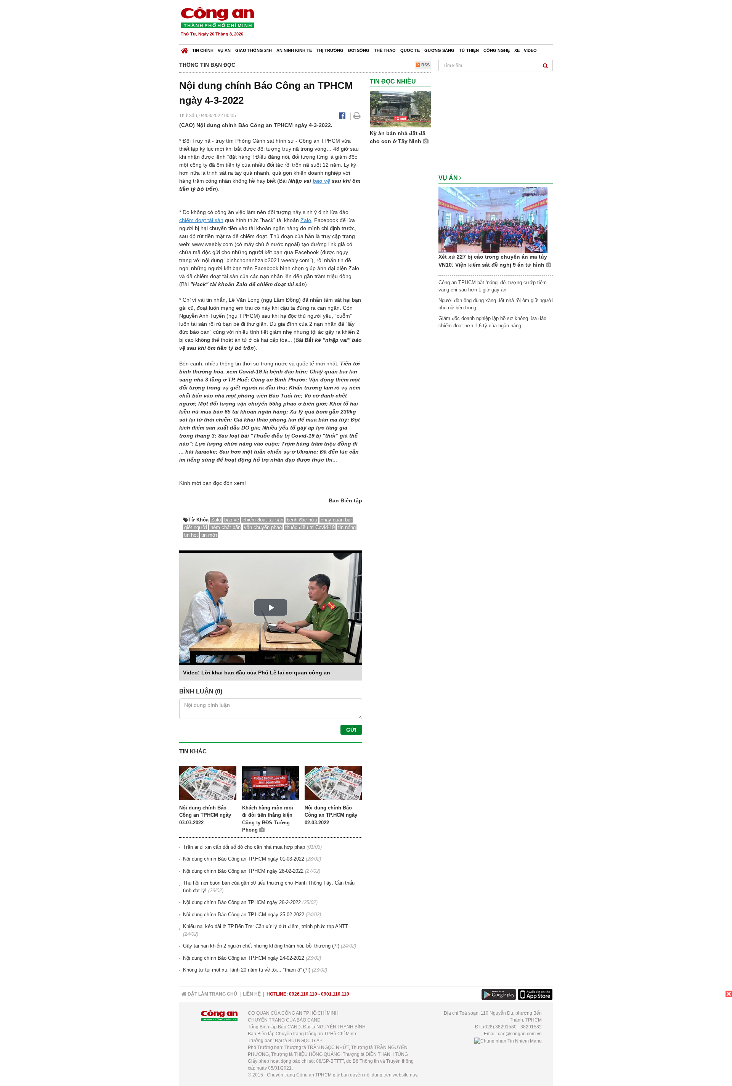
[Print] (357, 115)
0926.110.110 (303, 994)
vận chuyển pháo (263, 527)
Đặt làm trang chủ (211, 994)
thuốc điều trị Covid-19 (310, 527)
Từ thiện (469, 50)
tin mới (209, 535)
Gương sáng (439, 50)
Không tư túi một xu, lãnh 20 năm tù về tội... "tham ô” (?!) (246, 970)
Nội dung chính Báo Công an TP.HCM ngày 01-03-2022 (243, 859)
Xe (517, 50)
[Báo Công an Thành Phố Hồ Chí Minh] (184, 48)
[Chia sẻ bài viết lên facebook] (342, 115)
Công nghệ (496, 50)
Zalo (305, 220)
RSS (425, 65)
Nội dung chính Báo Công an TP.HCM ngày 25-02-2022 (243, 914)
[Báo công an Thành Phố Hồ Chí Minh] (217, 17)
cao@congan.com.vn (520, 1033)
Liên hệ (252, 994)
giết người (195, 527)
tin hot (191, 535)
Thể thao (385, 50)
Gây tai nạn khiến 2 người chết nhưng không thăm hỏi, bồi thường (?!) (261, 946)
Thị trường (330, 50)
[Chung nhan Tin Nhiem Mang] (508, 1040)
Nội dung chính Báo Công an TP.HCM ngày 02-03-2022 (331, 815)
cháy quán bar (336, 520)
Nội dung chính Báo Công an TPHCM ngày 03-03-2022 (205, 815)
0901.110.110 (335, 994)
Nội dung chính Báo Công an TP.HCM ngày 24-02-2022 (243, 958)
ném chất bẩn (225, 527)
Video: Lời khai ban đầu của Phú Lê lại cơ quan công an (256, 672)
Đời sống (358, 50)
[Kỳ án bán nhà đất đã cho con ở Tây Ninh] (400, 109)
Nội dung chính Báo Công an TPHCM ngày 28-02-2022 (243, 871)
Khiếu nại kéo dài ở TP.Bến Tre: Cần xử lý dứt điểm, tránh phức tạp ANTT (265, 926)
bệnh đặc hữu (302, 520)
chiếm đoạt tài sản (201, 220)
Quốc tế (410, 50)
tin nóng (347, 527)
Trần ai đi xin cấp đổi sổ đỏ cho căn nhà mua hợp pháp (244, 847)
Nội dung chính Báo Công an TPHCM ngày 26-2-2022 (242, 902)
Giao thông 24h (253, 50)
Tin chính (203, 50)
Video (530, 50)
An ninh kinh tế (294, 50)
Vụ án (224, 50)
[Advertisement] (414, 23)
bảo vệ (321, 181)
